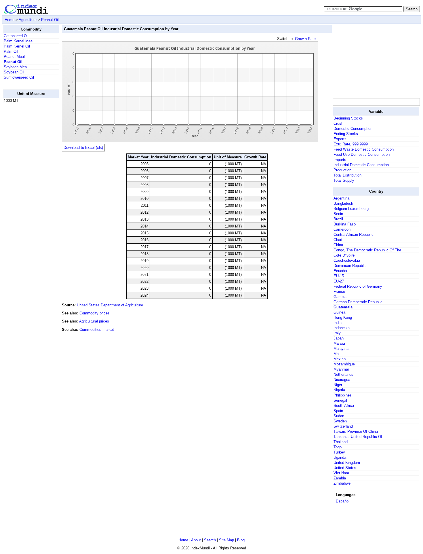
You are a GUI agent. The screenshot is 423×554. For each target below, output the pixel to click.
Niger (338, 385)
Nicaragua (342, 379)
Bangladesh (343, 203)
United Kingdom (347, 462)
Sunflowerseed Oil (19, 77)
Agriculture (28, 20)
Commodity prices (94, 313)
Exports (340, 139)
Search (210, 540)
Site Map (226, 540)
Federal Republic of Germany (358, 286)
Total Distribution (347, 175)
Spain (338, 411)
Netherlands (343, 374)
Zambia (340, 478)
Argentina (341, 198)
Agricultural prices (94, 321)
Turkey (339, 452)
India (338, 322)
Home (9, 20)
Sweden (340, 421)
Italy (337, 333)
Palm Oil (11, 51)
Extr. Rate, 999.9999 (351, 144)
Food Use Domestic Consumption (362, 154)
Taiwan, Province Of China (356, 431)
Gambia (340, 297)
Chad (338, 240)
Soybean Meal (16, 67)
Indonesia (342, 328)
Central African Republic (354, 234)
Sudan (339, 416)
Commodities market (96, 329)
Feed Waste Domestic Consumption (364, 149)
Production (342, 170)
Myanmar (341, 369)
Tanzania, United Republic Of (358, 437)
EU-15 (339, 276)
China (338, 245)
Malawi (339, 343)
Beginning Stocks (348, 118)
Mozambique (344, 364)
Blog (241, 540)
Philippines (343, 395)
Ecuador (340, 271)
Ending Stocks (346, 134)
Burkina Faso (345, 224)
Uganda (340, 457)
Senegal (340, 400)
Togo (338, 447)
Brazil (338, 219)
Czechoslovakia (347, 260)
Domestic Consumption (353, 128)
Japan (339, 338)
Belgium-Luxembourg (351, 208)
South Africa (344, 405)
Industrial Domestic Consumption (361, 165)
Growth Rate (305, 39)
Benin (338, 214)
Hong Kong (343, 317)
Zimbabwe (342, 483)
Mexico (340, 359)
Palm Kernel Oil (17, 46)
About (196, 540)
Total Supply (344, 180)
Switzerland (343, 426)
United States (345, 468)
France (339, 291)
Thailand (341, 442)
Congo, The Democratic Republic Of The (367, 250)
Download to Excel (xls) (83, 147)
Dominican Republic (350, 265)
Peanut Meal (14, 56)
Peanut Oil (50, 20)
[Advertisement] (26, 194)
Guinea (339, 312)
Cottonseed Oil (16, 36)
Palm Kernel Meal (18, 41)
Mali (337, 354)
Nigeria (339, 390)
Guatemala (343, 307)
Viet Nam (341, 473)
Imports (340, 160)
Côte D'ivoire (344, 255)
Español (342, 501)
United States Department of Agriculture (110, 305)
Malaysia (341, 348)
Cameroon (342, 229)
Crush (338, 123)
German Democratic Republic (358, 302)
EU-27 (339, 281)
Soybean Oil (14, 72)
